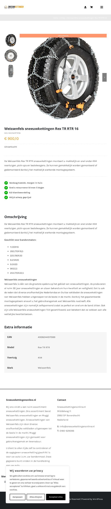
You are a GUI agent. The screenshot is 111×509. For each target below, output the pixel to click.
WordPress (98, 499)
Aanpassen (18, 497)
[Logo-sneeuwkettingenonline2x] (14, 6)
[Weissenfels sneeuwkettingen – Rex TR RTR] (63, 77)
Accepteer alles (56, 497)
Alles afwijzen (36, 497)
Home (56, 18)
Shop (62, 18)
